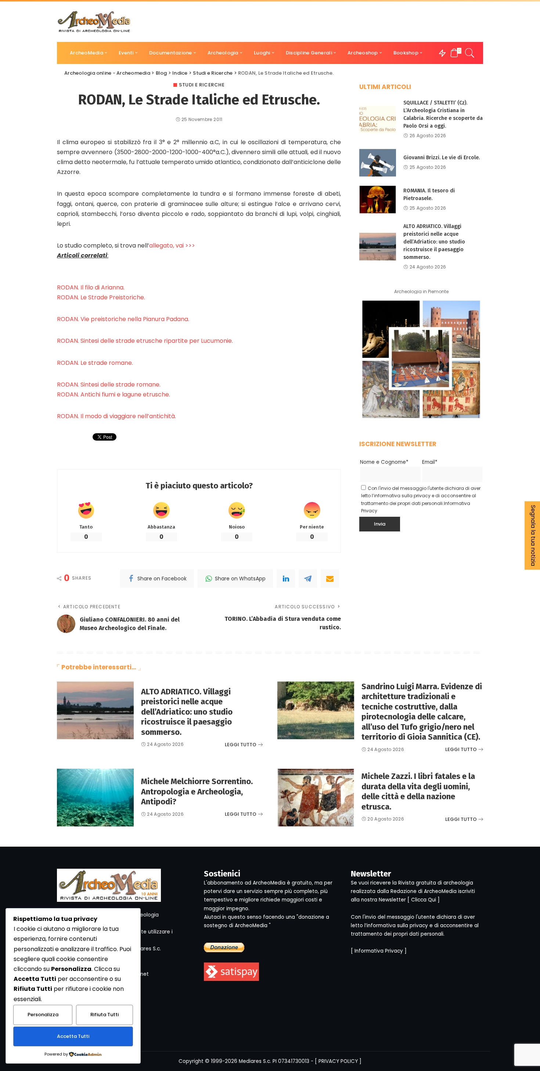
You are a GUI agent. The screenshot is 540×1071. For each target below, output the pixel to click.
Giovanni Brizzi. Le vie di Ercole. (441, 157)
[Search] (470, 53)
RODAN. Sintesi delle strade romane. (109, 384)
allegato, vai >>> (172, 245)
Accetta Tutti (73, 1036)
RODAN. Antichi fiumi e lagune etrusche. (113, 394)
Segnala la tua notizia (533, 535)
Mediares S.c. (255, 1061)
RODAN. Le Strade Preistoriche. (101, 297)
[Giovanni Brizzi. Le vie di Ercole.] (377, 163)
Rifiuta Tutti (104, 1014)
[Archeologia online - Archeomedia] (94, 22)
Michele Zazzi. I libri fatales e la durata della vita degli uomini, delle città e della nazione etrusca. (418, 791)
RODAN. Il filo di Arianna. (91, 287)
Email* (430, 462)
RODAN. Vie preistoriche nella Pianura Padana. (123, 319)
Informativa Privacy (378, 950)
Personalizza (43, 1014)
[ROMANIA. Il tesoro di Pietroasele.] (377, 199)
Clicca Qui (423, 899)
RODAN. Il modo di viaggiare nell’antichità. (116, 416)
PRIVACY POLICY (338, 1061)
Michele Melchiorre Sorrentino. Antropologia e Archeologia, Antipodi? (197, 791)
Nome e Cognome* (384, 462)
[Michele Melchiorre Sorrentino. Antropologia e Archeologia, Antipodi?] (95, 797)
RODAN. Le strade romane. (95, 363)
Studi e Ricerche (201, 84)
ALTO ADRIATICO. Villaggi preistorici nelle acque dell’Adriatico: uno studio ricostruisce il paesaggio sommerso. (434, 241)
